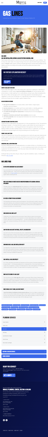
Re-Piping (4, 332)
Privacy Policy (10, 430)
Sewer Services (6, 356)
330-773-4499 (10, 155)
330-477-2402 (40, 2)
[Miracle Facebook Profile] (7, 420)
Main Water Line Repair (7, 342)
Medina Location (6, 406)
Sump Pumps (5, 339)
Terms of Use (5, 430)
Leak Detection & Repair (7, 335)
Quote (45, 2)
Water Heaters (5, 322)
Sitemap (21, 430)
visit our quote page (8, 370)
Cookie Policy (16, 430)
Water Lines (5, 325)
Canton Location (6, 399)
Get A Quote (7, 82)
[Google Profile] (4, 420)
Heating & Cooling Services (9, 351)
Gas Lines (5, 329)
